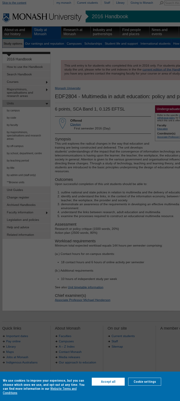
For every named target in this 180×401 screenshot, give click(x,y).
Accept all (108, 382)
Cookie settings (145, 382)
